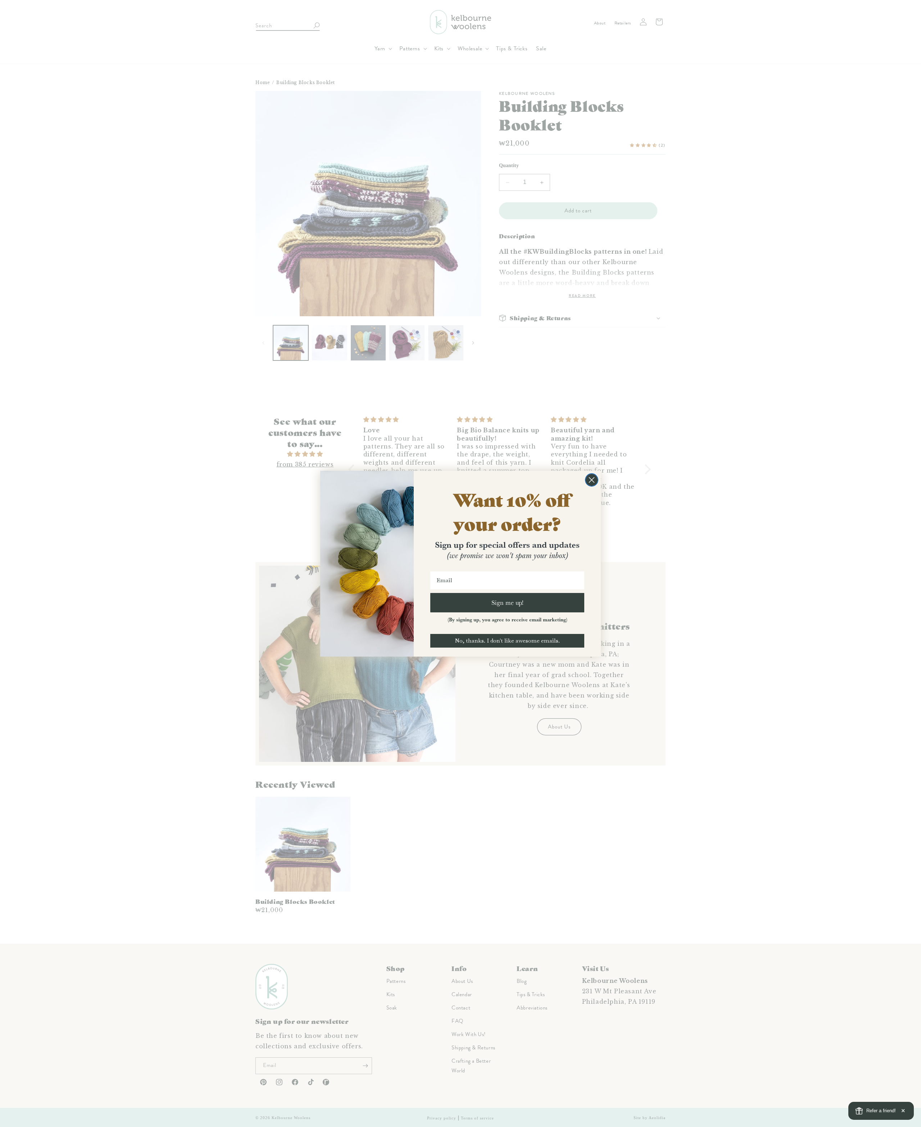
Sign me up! (507, 602)
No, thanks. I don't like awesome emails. (507, 640)
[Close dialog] (591, 480)
